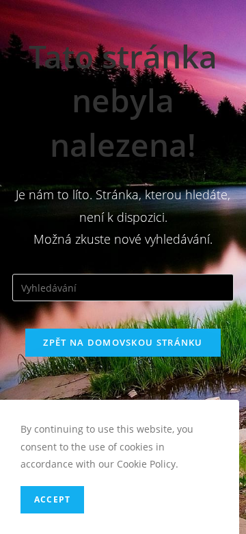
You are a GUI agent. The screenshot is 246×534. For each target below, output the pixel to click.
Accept (52, 499)
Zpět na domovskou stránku (123, 342)
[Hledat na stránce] (123, 286)
